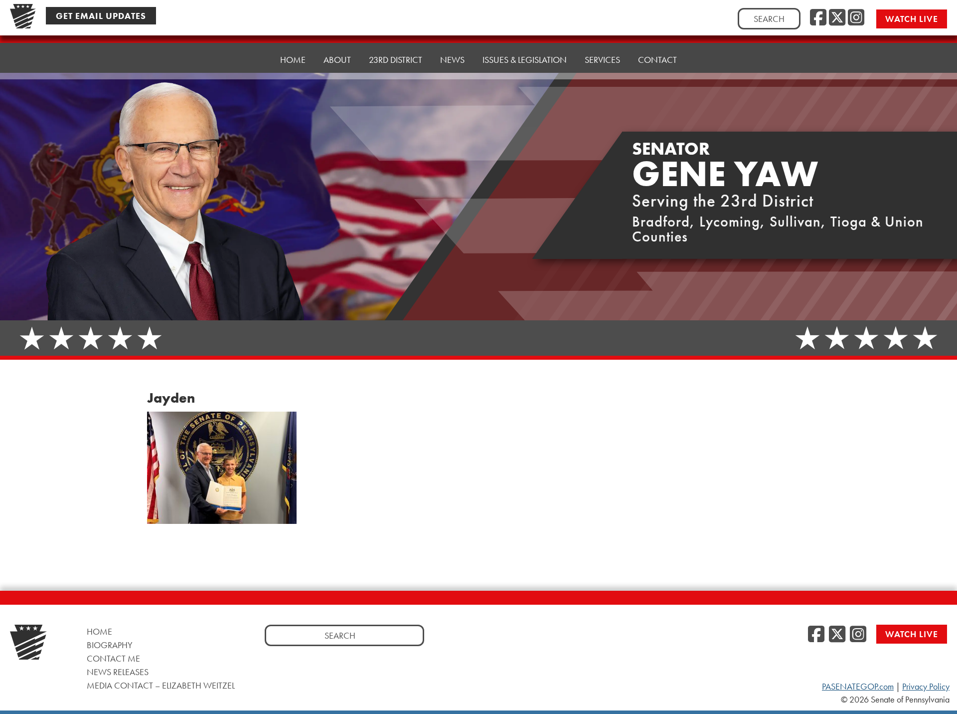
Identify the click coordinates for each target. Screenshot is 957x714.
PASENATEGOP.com (858, 686)
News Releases (118, 672)
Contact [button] (657, 59)
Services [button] (602, 59)
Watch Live (911, 18)
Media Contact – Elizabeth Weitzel (161, 685)
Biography (110, 645)
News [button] (452, 59)
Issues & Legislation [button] (524, 59)
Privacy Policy (926, 686)
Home (293, 59)
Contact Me (113, 658)
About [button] (337, 59)
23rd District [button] (395, 59)
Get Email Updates (101, 15)
